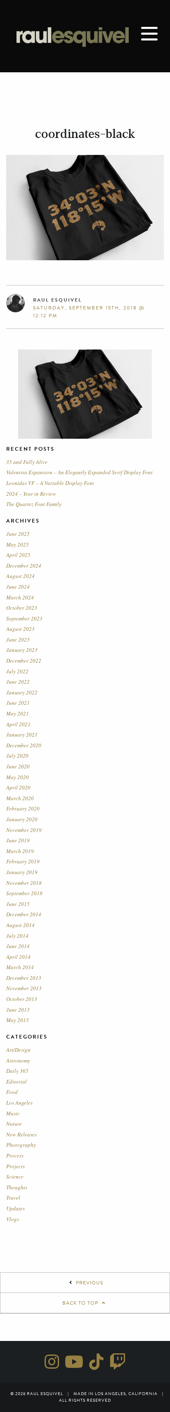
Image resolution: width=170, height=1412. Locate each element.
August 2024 (20, 576)
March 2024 (20, 597)
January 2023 (22, 650)
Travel (13, 1197)
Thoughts (16, 1187)
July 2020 (17, 755)
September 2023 (24, 618)
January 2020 (22, 819)
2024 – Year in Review (31, 493)
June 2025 (18, 533)
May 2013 (17, 1020)
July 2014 (17, 935)
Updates (15, 1208)
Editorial (16, 1081)
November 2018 (24, 883)
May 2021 (17, 713)
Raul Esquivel (57, 300)
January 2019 (22, 872)
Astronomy (18, 1060)
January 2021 (22, 734)
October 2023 (21, 607)
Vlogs (12, 1219)
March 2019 (20, 851)
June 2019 (18, 840)
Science (15, 1176)
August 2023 (20, 628)
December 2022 (23, 660)
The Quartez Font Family (33, 504)
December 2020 (23, 745)
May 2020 (17, 777)
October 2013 (21, 999)
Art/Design (18, 1049)
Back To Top (81, 1303)
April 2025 (18, 555)
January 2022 (22, 692)
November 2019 (24, 830)
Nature (14, 1123)
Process (15, 1155)
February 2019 (23, 861)
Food (12, 1092)
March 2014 (20, 967)
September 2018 (24, 893)
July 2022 (17, 671)
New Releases (21, 1134)
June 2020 (18, 766)
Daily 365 (17, 1070)
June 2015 (18, 904)
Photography (21, 1144)
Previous (89, 1282)
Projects (15, 1166)
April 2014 (18, 956)
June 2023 (18, 639)
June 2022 (18, 681)
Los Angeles (19, 1102)
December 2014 (23, 914)
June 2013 (18, 1009)
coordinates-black (85, 133)
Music (13, 1113)
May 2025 (17, 544)
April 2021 (18, 724)
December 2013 (23, 978)
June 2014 (18, 946)
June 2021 (18, 702)
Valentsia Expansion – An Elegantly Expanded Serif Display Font (79, 472)
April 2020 (18, 787)
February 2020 (23, 808)
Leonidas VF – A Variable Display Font (50, 483)
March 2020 (20, 798)
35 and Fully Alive (26, 462)
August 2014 (20, 925)
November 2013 (24, 988)
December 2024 (23, 565)
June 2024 (18, 586)
